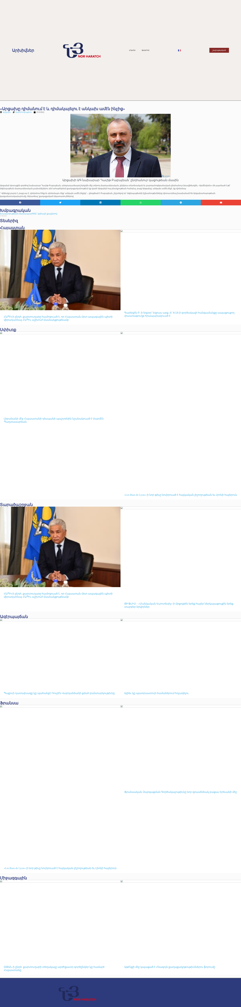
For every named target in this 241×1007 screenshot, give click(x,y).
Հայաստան (12, 227)
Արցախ (7, 112)
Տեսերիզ (145, 50)
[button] (20, 202)
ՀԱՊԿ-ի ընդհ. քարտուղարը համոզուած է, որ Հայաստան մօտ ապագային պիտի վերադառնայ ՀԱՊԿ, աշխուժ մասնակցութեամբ (58, 318)
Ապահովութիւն (23, 112)
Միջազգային (13, 878)
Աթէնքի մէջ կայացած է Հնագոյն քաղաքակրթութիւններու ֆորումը (169, 966)
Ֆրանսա (9, 703)
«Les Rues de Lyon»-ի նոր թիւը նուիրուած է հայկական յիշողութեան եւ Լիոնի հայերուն (180, 494)
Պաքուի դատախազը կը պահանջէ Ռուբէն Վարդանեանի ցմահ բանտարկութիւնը (59, 693)
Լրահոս (132, 50)
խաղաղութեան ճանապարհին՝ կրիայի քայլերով (28, 213)
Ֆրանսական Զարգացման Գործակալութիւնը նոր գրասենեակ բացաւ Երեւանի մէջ (180, 791)
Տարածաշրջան (16, 504)
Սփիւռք (8, 329)
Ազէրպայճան (14, 616)
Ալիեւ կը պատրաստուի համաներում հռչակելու (156, 693)
